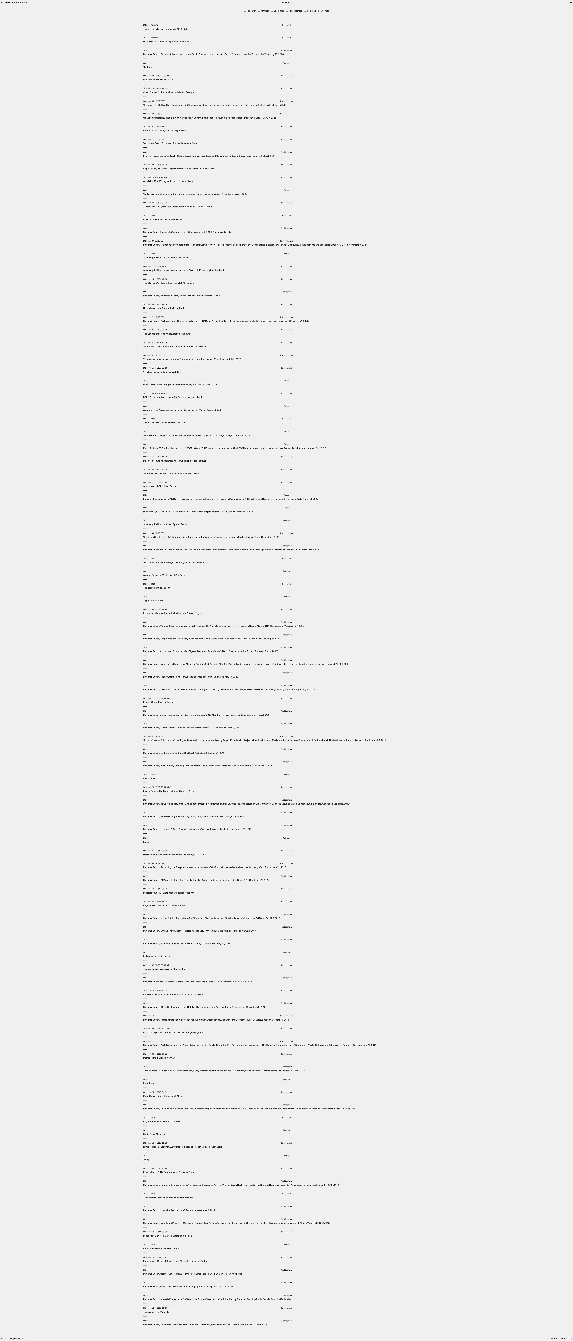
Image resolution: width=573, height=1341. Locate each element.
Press (326, 11)
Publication (313, 11)
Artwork (265, 11)
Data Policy (566, 1338)
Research (251, 11)
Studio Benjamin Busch (14, 2)
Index (284, 2)
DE (570, 2)
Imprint (555, 1338)
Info (290, 2)
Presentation (295, 11)
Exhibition (279, 11)
